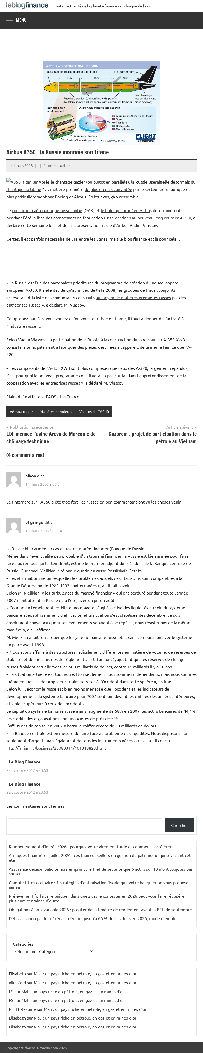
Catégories (23, 943)
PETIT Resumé (22, 1009)
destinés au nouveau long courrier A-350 (153, 217)
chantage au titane (23, 189)
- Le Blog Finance (23, 761)
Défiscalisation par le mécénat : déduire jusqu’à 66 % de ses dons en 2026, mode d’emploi (93, 918)
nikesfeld (17, 982)
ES (11, 991)
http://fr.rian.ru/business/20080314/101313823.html (56, 747)
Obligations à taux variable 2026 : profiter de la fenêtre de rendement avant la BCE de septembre (100, 909)
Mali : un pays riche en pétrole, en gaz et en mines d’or (85, 973)
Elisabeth (17, 1017)
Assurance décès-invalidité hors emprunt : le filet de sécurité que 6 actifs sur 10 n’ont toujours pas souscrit (101, 871)
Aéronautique (21, 411)
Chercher (179, 825)
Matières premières (56, 411)
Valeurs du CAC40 (94, 411)
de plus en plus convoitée (108, 189)
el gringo (34, 522)
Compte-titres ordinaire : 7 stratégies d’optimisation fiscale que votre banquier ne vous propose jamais (98, 885)
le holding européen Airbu (125, 210)
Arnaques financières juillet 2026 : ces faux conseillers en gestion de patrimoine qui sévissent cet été (100, 858)
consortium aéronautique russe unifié (47, 210)
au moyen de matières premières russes (133, 297)
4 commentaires (56, 165)
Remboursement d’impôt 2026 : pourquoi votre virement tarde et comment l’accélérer (90, 846)
